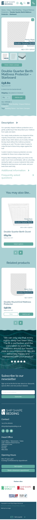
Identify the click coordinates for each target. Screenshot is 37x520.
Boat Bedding (16, 10)
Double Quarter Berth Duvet (11, 199)
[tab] (18, 122)
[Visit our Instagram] (7, 431)
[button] (32, 19)
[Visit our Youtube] (11, 431)
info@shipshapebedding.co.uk (11, 426)
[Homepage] (8, 3)
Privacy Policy (16, 505)
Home (3, 10)
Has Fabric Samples (23, 108)
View (11, 314)
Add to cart (18, 97)
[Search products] (24, 3)
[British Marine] (14, 495)
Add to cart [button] (26, 314)
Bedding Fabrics (10, 108)
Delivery (22, 505)
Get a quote (18, 466)
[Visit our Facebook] (3, 431)
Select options (18, 244)
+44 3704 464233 (7, 423)
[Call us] (33, 3)
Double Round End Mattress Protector (14, 269)
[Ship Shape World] (8, 488)
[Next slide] (20, 252)
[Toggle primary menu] (28, 3)
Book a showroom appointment (18, 470)
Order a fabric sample (11, 65)
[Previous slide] (16, 252)
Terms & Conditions (6, 505)
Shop (9, 10)
